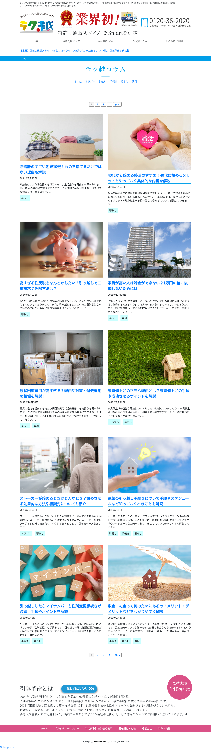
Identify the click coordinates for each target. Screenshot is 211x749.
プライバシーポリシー (66, 728)
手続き (113, 81)
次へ (117, 104)
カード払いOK (105, 41)
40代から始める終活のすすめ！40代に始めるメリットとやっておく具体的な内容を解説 (149, 177)
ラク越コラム (139, 41)
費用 (134, 81)
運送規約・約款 (127, 728)
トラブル (90, 81)
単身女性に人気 (71, 41)
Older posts (7, 747)
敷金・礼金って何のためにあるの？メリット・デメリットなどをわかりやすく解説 (148, 608)
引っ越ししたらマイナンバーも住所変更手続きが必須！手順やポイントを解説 (60, 608)
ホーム (23, 58)
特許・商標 (164, 728)
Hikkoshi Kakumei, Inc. (103, 741)
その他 (78, 81)
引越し (102, 81)
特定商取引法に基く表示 (98, 728)
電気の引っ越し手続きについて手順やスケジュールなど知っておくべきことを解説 (148, 500)
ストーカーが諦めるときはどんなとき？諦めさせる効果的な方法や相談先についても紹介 (60, 500)
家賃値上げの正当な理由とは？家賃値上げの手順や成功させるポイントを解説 (148, 393)
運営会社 (147, 728)
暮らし (124, 81)
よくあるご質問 (174, 41)
